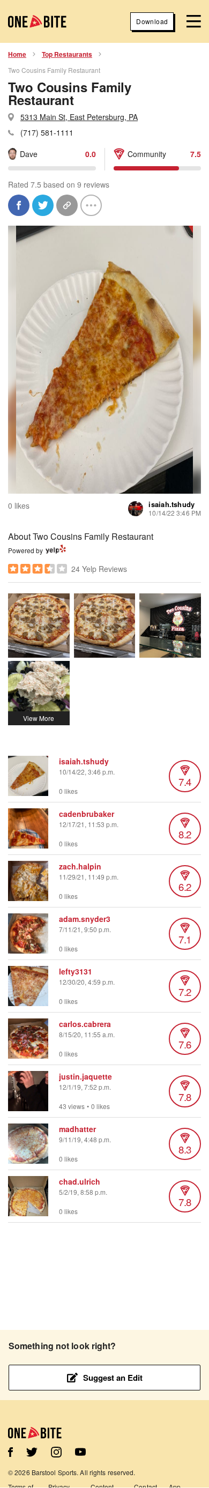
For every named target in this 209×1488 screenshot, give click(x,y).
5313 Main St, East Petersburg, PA (79, 116)
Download (152, 21)
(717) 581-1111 (46, 132)
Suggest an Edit (113, 1377)
